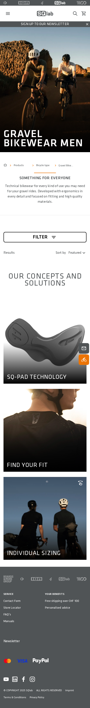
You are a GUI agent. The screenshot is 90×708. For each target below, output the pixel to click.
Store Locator (12, 607)
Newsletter (11, 641)
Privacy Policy (37, 697)
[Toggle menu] (7, 13)
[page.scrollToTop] (84, 697)
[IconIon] (24, 3)
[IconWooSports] (82, 3)
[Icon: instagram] (32, 679)
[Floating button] (84, 348)
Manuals (8, 621)
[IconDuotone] (5, 3)
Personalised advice (57, 607)
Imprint (69, 690)
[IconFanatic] (42, 3)
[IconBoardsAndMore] (8, 578)
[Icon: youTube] (6, 679)
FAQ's (7, 614)
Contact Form (12, 601)
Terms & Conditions (14, 697)
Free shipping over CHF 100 (62, 601)
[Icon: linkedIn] (14, 679)
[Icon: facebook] (23, 679)
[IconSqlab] (60, 3)
